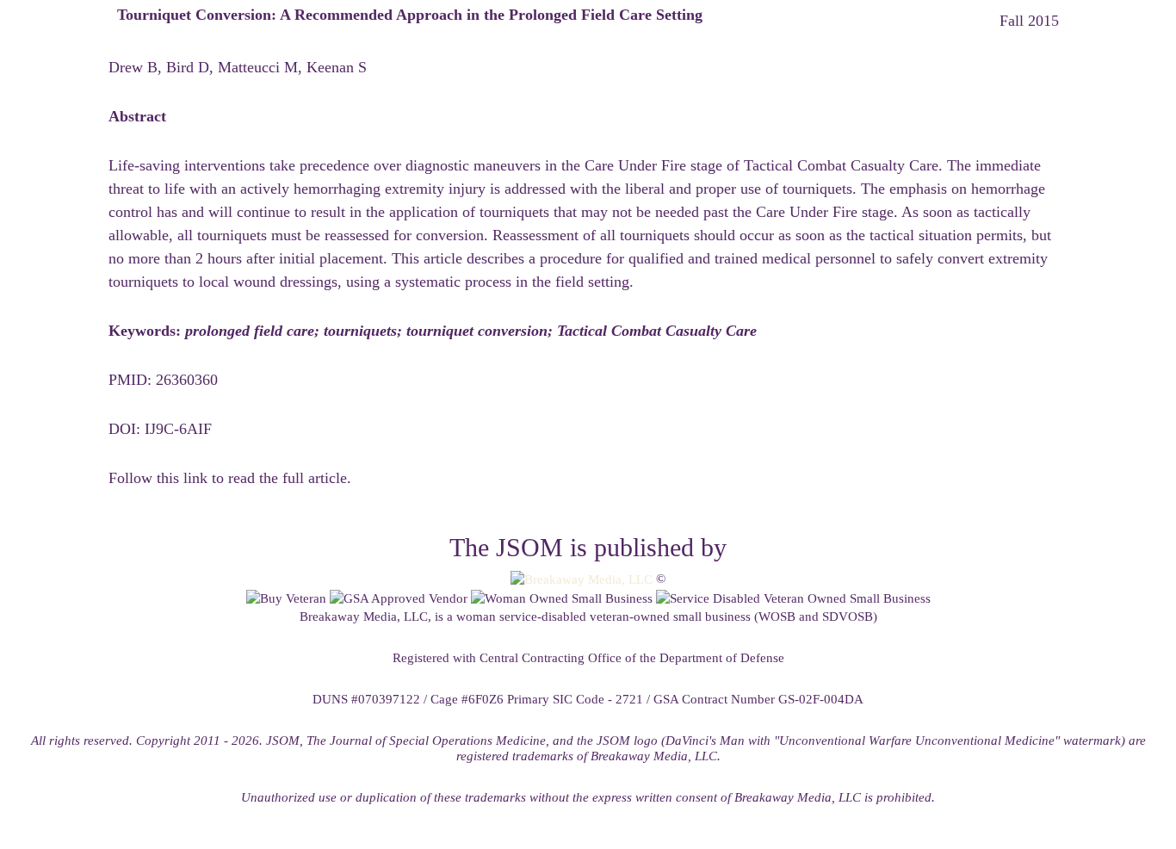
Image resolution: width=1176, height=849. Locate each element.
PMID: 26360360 (163, 379)
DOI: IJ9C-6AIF (160, 428)
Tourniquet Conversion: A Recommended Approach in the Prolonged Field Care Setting (410, 14)
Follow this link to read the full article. (229, 477)
